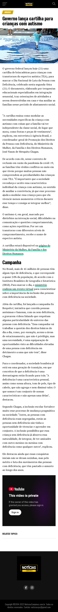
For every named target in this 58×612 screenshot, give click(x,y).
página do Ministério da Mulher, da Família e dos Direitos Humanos (26, 249)
